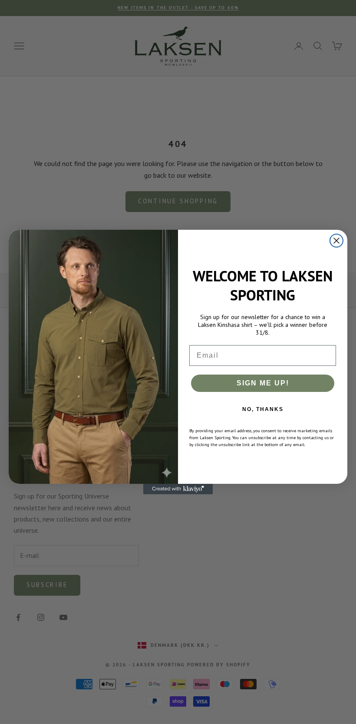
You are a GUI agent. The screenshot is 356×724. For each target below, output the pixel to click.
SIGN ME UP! (263, 383)
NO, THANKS (262, 409)
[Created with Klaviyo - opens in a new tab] (178, 489)
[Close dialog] (336, 240)
